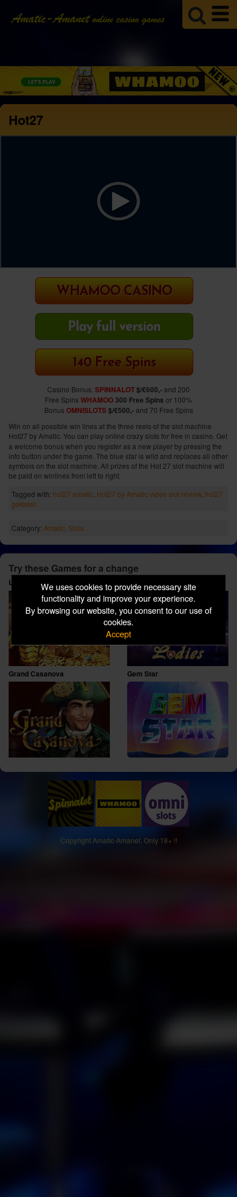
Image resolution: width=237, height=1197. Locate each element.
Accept (118, 633)
